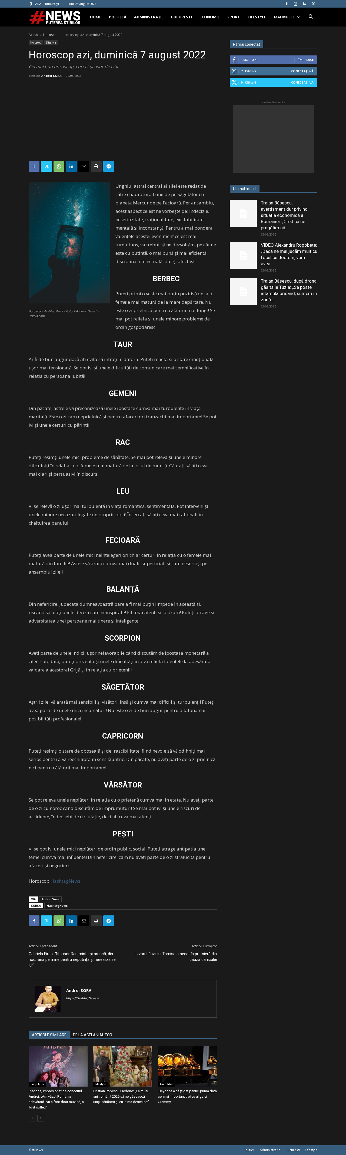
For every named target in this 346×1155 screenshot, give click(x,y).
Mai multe (284, 16)
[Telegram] (108, 166)
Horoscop (51, 34)
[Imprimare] (96, 166)
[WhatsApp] (59, 166)
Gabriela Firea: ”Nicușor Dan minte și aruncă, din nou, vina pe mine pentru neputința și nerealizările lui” (72, 959)
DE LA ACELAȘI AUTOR (92, 1035)
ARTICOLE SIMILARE (49, 1035)
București (181, 16)
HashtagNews (65, 881)
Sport (233, 16)
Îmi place (306, 60)
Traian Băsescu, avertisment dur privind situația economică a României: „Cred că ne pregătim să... (284, 215)
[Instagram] (295, 4)
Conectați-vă (302, 71)
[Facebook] (286, 4)
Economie (209, 16)
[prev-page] (32, 1118)
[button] (310, 17)
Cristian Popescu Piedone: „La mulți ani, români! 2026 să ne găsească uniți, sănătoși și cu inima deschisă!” (121, 1096)
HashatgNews (57, 906)
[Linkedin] (71, 166)
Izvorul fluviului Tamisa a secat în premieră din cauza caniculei (176, 956)
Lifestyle (257, 16)
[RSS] (304, 4)
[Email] (83, 166)
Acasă (33, 34)
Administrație (149, 16)
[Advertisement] (123, 120)
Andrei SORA (51, 76)
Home (95, 16)
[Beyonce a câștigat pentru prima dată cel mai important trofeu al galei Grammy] (187, 1066)
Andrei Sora (50, 899)
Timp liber (37, 1084)
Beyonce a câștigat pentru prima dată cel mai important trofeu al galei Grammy (187, 1096)
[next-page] (40, 1118)
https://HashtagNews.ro (83, 998)
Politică (118, 16)
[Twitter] (313, 4)
